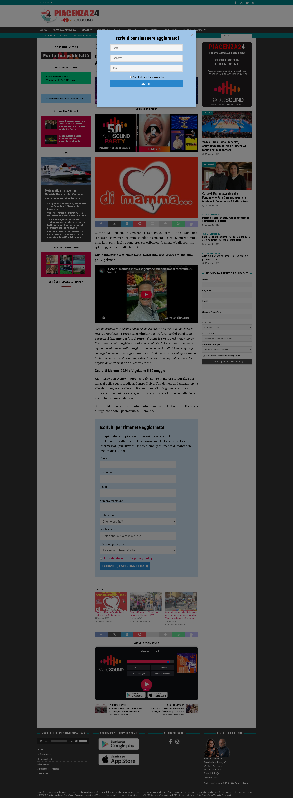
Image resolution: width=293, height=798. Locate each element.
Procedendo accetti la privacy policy (148, 77)
